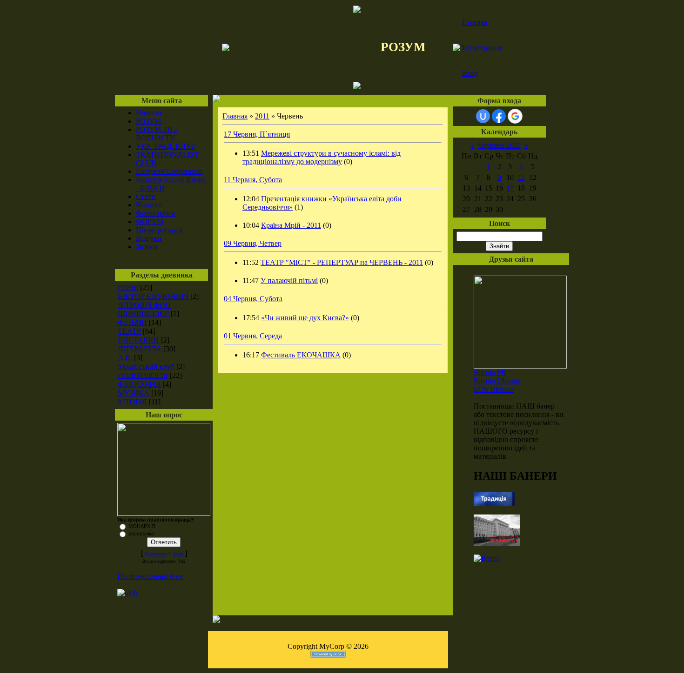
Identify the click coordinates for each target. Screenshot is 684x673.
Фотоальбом (155, 213)
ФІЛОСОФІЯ (139, 384)
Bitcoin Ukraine (497, 381)
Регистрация (482, 48)
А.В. (125, 358)
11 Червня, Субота (253, 180)
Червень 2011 (499, 145)
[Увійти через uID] (483, 116)
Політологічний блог (150, 576)
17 (510, 188)
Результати (156, 554)
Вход (470, 73)
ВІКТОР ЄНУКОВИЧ (153, 296)
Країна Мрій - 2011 (291, 225)
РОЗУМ (148, 121)
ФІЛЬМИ (132, 322)
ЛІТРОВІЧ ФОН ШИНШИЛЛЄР (144, 309)
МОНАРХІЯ (141, 526)
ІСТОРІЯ (132, 402)
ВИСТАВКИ (138, 340)
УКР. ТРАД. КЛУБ (165, 146)
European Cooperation (169, 171)
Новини (148, 113)
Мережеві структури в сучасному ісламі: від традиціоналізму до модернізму (321, 157)
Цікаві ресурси (159, 230)
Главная (474, 22)
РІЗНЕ (128, 287)
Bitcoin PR (490, 372)
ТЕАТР (129, 331)
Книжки (149, 205)
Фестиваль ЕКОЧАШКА (301, 355)
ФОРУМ (149, 221)
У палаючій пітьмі (289, 280)
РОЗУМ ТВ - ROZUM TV (156, 133)
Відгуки (148, 238)
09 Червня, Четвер (253, 243)
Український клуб (146, 366)
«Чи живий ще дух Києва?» (305, 318)
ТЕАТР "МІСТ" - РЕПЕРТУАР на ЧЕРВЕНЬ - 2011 (342, 262)
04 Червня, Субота (253, 299)
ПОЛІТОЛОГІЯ (143, 375)
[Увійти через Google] (515, 116)
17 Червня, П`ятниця (257, 134)
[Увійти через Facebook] (499, 116)
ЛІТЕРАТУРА (139, 349)
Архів (178, 554)
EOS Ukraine (494, 389)
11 (521, 177)
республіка (141, 533)
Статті (146, 196)
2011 (262, 116)
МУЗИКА (133, 393)
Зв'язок (147, 247)
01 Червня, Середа (253, 336)
